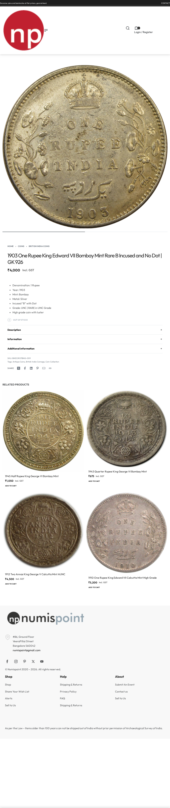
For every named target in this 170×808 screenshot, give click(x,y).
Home (10, 246)
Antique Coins (19, 361)
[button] (11, 486)
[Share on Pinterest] (37, 368)
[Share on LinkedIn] (31, 368)
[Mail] (43, 368)
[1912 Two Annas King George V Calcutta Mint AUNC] (43, 531)
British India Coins (39, 246)
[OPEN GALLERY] (85, 146)
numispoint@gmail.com (27, 650)
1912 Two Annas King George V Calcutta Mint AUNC (35, 574)
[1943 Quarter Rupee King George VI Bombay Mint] (127, 428)
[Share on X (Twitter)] (18, 368)
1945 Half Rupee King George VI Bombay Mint (32, 476)
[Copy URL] (50, 368)
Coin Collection (52, 361)
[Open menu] (46, 30)
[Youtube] (42, 661)
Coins (21, 246)
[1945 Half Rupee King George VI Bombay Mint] (43, 431)
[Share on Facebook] (24, 368)
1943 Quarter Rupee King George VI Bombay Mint (117, 471)
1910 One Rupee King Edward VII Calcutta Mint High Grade (122, 577)
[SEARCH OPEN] (127, 28)
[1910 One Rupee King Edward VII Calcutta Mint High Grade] (127, 533)
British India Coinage (35, 361)
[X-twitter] (33, 661)
